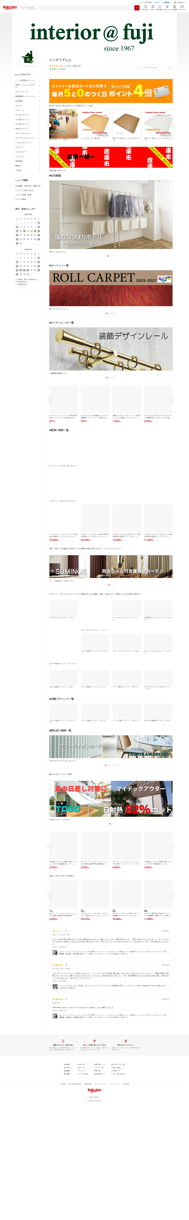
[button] (180, 9)
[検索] (137, 14)
